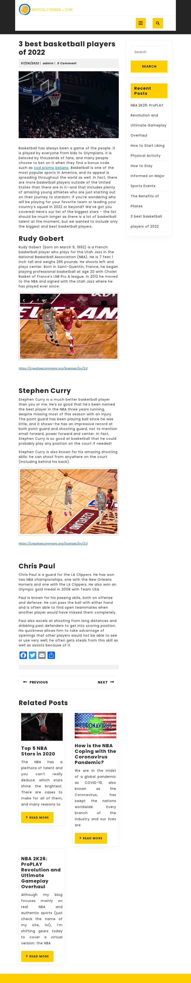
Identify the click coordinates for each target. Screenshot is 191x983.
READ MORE (41, 819)
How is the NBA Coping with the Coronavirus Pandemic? (95, 754)
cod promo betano (51, 167)
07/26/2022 (30, 63)
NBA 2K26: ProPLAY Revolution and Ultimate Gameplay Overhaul (41, 872)
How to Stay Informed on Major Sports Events (148, 176)
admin (48, 63)
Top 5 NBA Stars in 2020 (38, 751)
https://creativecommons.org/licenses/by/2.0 (53, 368)
